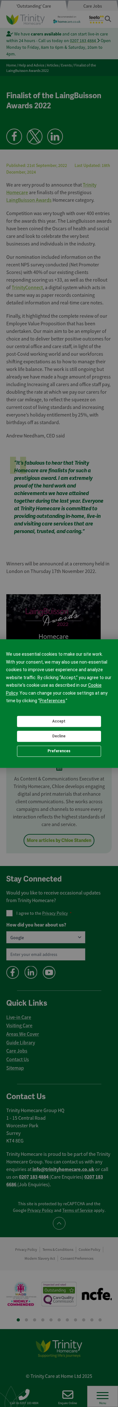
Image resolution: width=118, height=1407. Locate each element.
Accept (58, 721)
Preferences (59, 751)
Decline (58, 736)
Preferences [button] (52, 700)
